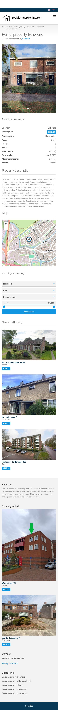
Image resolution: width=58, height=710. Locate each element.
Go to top (29, 706)
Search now (29, 312)
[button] (6, 78)
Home (4, 27)
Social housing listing (17, 27)
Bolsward (40, 27)
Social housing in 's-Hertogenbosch (17, 681)
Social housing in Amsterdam (14, 689)
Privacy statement (10, 663)
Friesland (30, 27)
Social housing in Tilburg (12, 685)
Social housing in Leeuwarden (14, 693)
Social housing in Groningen (13, 677)
